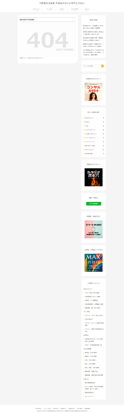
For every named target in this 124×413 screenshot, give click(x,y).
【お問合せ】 (63, 408)
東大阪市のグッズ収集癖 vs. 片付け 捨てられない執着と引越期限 (93, 27)
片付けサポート (87, 289)
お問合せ (86, 335)
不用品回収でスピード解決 (92, 296)
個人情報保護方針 (90, 382)
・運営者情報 (87, 408)
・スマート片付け (47, 408)
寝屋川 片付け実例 (91, 356)
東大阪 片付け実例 (91, 352)
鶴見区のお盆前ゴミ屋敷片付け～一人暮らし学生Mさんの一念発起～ (93, 45)
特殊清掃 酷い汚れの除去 (92, 308)
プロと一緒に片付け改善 (92, 293)
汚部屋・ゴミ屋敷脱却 (91, 300)
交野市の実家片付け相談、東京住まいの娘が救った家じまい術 (93, 33)
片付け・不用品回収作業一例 (93, 345)
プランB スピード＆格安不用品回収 (94, 324)
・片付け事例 (79, 408)
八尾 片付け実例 (90, 360)
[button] (102, 66)
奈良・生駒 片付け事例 (92, 367)
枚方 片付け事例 (90, 364)
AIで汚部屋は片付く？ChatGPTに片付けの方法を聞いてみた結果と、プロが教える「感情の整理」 (93, 52)
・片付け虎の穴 (37, 408)
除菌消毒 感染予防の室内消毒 (94, 375)
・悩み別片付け (71, 408)
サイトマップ (89, 396)
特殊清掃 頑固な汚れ (91, 371)
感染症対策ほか (89, 392)
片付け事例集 (87, 349)
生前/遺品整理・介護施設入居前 (94, 304)
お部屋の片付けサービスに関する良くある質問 (94, 340)
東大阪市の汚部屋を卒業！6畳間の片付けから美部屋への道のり (93, 39)
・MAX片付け (55, 408)
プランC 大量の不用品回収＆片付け (94, 330)
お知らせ (86, 379)
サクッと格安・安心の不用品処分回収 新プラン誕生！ (94, 388)
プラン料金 (86, 311)
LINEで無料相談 (93, 203)
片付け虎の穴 (89, 319)
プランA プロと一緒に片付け (94, 315)
